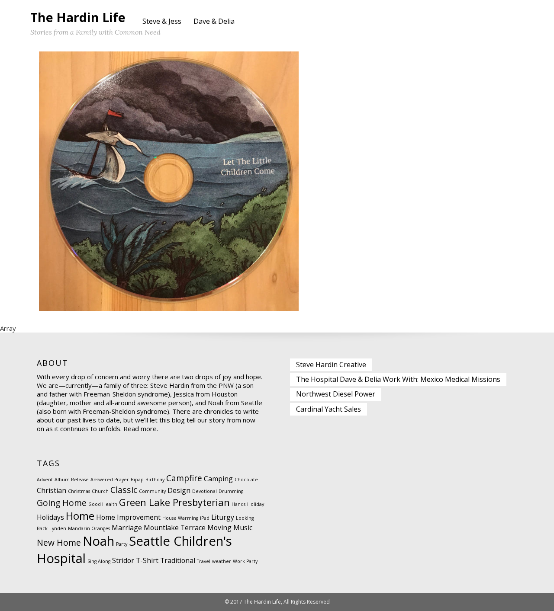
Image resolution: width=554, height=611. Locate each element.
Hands (238, 504)
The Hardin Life (78, 17)
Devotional (204, 491)
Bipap (137, 480)
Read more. (140, 428)
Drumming (231, 491)
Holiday (255, 504)
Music (242, 527)
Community (152, 491)
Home (80, 516)
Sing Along (98, 561)
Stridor (123, 560)
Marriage (127, 527)
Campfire (184, 478)
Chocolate (246, 480)
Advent (45, 480)
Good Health (102, 504)
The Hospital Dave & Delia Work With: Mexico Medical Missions (398, 379)
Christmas (79, 491)
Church (100, 491)
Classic (123, 490)
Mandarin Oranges (89, 528)
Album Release (72, 480)
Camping (218, 478)
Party (121, 544)
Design (178, 490)
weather (221, 561)
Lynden (57, 528)
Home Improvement (128, 517)
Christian (51, 490)
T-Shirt (147, 560)
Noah (98, 541)
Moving (219, 527)
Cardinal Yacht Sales (328, 409)
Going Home (62, 503)
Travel (203, 561)
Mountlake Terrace (175, 527)
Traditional (177, 560)
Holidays (50, 517)
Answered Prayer (109, 480)
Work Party (245, 561)
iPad (204, 518)
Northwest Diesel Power (335, 394)
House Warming (180, 518)
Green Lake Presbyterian (174, 502)
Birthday (154, 480)
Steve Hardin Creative (331, 364)
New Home (59, 542)
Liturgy (222, 517)
